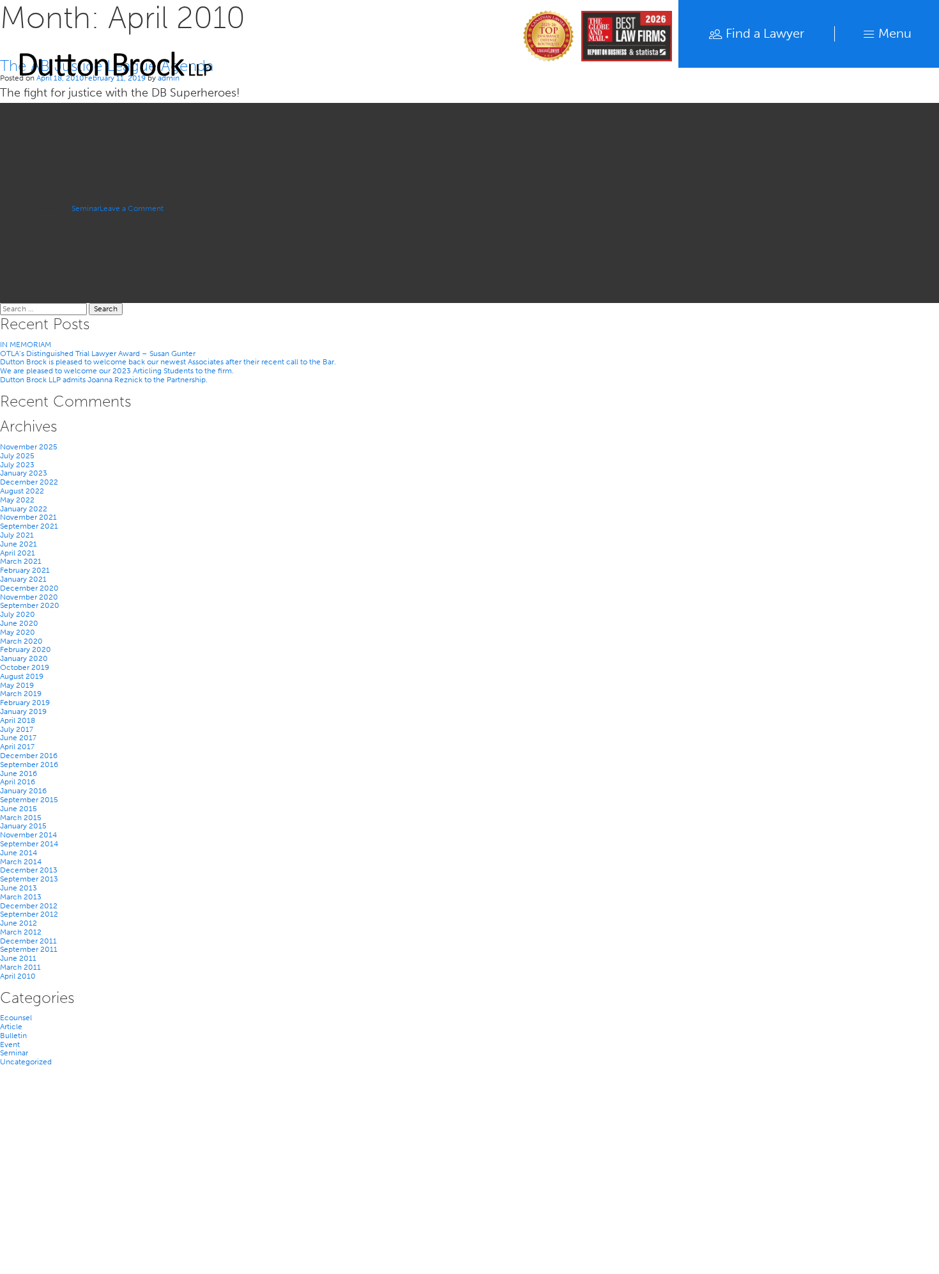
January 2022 (23, 508)
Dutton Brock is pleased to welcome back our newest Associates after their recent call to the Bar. (168, 361)
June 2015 (18, 808)
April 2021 (17, 552)
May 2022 (17, 499)
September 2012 (29, 914)
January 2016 (23, 790)
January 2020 (24, 658)
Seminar (86, 208)
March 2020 (21, 641)
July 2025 (17, 455)
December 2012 (28, 905)
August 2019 (21, 676)
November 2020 (29, 597)
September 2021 (29, 526)
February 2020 (25, 649)
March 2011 (20, 967)
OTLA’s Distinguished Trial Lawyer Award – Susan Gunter (97, 353)
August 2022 (22, 490)
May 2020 (17, 632)
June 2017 (18, 737)
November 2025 (28, 446)
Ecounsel (16, 1017)
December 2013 (28, 870)
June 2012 (18, 923)
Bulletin (13, 1035)
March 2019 (21, 693)
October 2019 (24, 667)
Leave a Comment (132, 208)
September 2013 (29, 878)
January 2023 (23, 473)
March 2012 (21, 932)
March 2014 (21, 861)
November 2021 (28, 517)
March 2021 (21, 561)
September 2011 (28, 949)
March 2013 (21, 896)
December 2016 (28, 755)
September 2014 (29, 843)
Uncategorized (26, 1061)
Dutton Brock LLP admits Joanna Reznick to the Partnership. (104, 379)
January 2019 (23, 711)
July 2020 (17, 614)
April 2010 (18, 976)
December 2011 (28, 940)
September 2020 (29, 605)
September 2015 (29, 799)
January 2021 (23, 579)
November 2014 (28, 834)
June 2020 (19, 623)
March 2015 (21, 817)
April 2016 (17, 781)
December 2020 (29, 588)
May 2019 (17, 685)
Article (11, 1026)
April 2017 (17, 746)
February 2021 (25, 570)
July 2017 (16, 729)
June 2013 (18, 887)
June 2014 (18, 852)
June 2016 (18, 773)
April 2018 (17, 720)
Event (10, 1044)
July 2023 (17, 464)
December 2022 (29, 482)
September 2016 (29, 764)
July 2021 (17, 535)
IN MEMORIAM (25, 344)
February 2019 (25, 702)
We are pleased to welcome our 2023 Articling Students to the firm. (117, 370)
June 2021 (18, 544)
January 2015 (23, 825)
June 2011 (18, 958)
